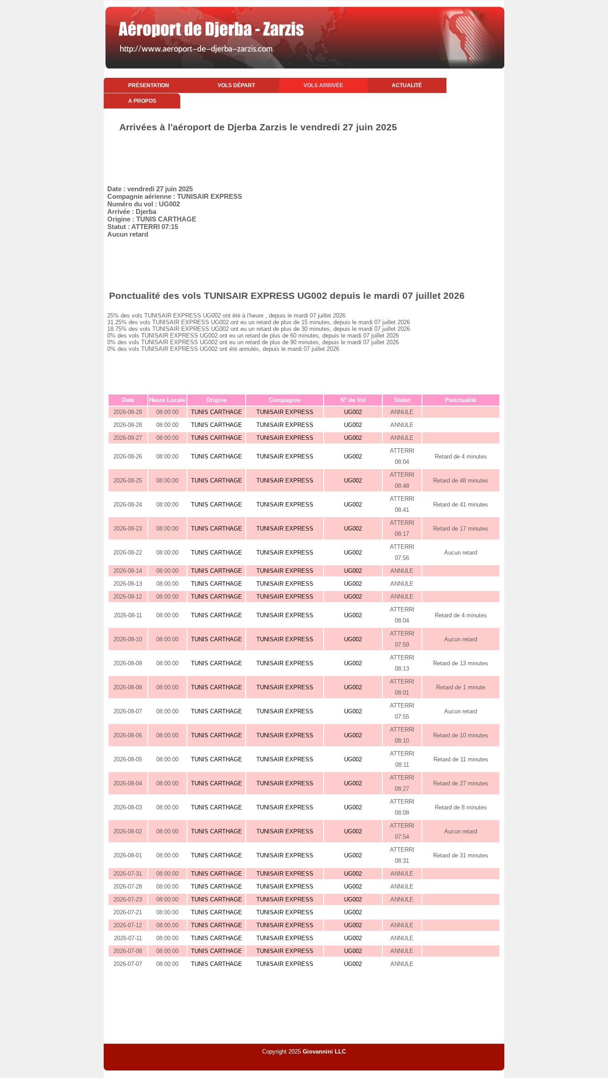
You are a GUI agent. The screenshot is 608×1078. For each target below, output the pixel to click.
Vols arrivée (323, 85)
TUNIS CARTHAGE (216, 412)
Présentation (148, 85)
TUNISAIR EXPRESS (284, 412)
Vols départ (236, 85)
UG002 (353, 412)
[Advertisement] (304, 157)
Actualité (407, 85)
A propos (142, 101)
